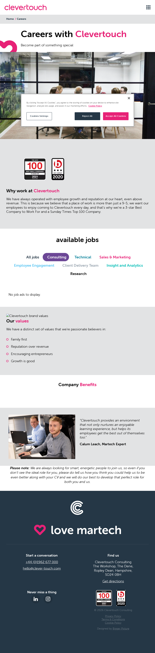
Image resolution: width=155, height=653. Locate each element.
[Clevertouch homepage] (25, 7)
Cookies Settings (39, 116)
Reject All (87, 116)
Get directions (113, 581)
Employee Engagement (34, 265)
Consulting (56, 257)
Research (78, 273)
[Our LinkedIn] (35, 598)
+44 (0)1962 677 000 (42, 562)
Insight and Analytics (125, 265)
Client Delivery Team (80, 265)
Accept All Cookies (116, 116)
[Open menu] (148, 7)
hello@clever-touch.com (42, 568)
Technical (82, 257)
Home (10, 19)
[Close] (129, 98)
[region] (77, 110)
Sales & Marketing (115, 257)
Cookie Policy (113, 622)
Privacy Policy (113, 616)
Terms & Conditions (113, 619)
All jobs (32, 257)
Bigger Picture (121, 628)
